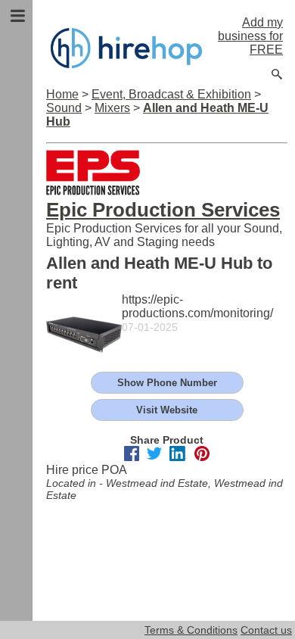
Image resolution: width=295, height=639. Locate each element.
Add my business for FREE (250, 36)
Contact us (266, 630)
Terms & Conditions (191, 630)
